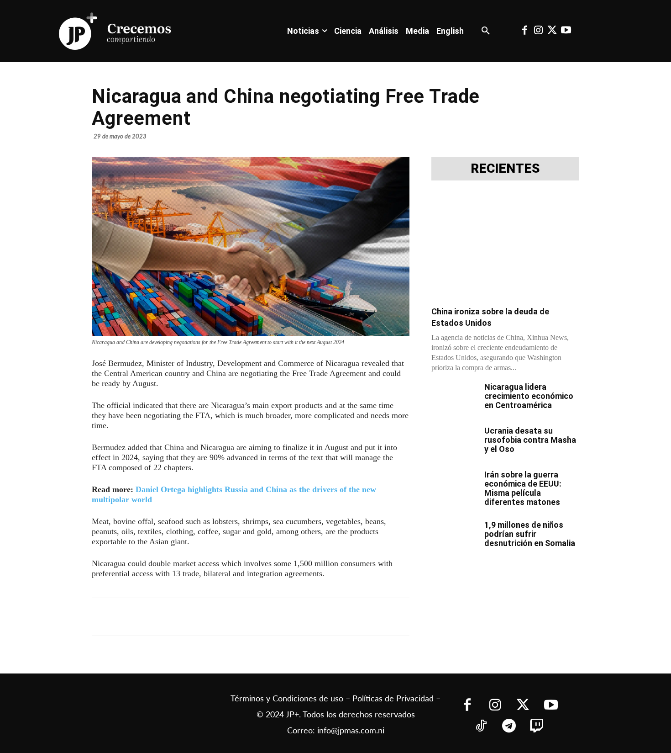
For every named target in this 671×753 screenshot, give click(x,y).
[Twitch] (537, 726)
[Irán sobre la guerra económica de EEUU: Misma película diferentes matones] (454, 486)
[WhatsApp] (230, 617)
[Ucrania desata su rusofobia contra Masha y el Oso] (454, 442)
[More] (315, 617)
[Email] (272, 617)
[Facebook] (524, 31)
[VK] (251, 617)
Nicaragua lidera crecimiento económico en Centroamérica (528, 396)
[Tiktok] (481, 726)
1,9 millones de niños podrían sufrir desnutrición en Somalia (529, 534)
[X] (188, 617)
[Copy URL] (293, 617)
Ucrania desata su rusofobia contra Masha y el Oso (530, 440)
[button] (486, 31)
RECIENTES (505, 168)
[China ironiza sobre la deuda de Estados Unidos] (505, 246)
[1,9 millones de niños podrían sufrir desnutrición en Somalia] (454, 536)
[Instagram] (538, 31)
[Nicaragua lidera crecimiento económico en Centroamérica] (454, 398)
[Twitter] (552, 31)
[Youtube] (566, 31)
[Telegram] (209, 617)
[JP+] (115, 31)
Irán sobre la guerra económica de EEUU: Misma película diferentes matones (522, 488)
